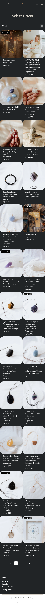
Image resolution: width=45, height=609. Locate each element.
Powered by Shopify (28, 598)
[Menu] (3, 3)
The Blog (5, 581)
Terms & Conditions (9, 587)
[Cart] (42, 3)
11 (29, 563)
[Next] (34, 563)
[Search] (8, 3)
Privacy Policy (7, 589)
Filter (6, 26)
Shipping (5, 584)
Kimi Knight (18, 598)
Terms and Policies (22, 603)
